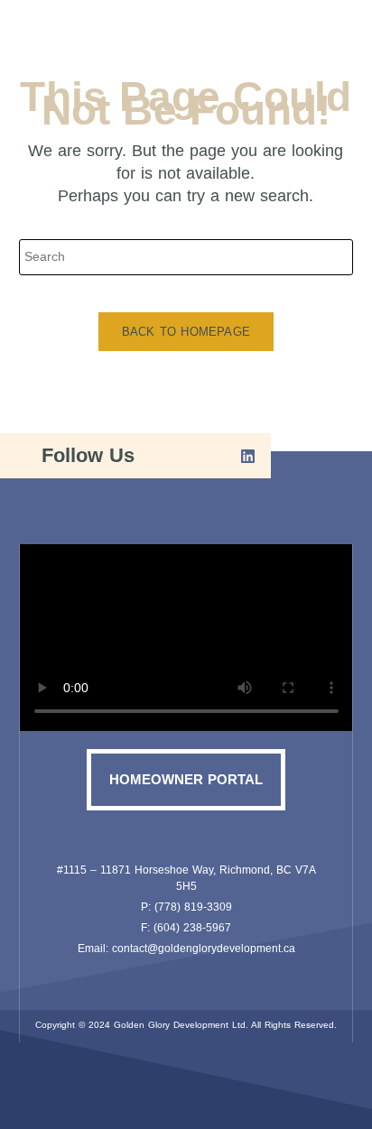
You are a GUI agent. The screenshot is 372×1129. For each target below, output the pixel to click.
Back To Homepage (186, 331)
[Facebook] (191, 455)
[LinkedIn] (241, 455)
